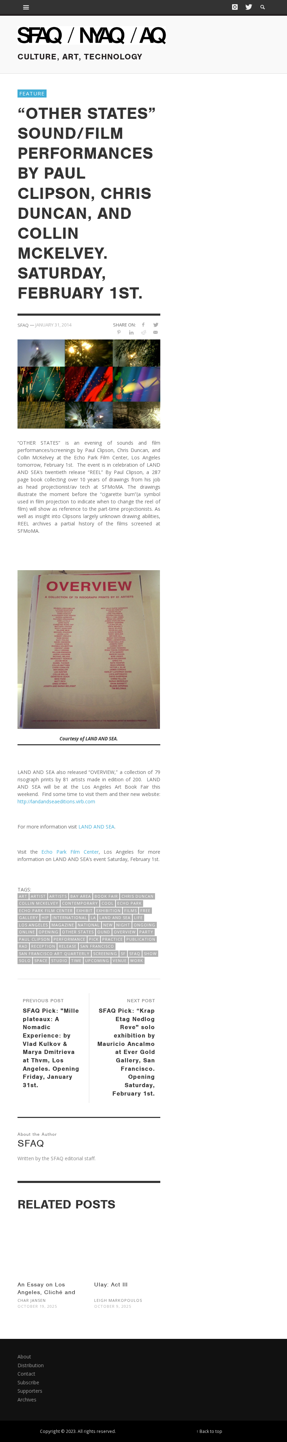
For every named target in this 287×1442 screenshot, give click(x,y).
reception (43, 946)
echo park (129, 903)
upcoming (97, 960)
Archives (27, 1399)
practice (112, 939)
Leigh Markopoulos (118, 1300)
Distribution (31, 1365)
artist (38, 896)
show (150, 953)
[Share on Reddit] (143, 332)
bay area (80, 896)
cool (108, 903)
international (69, 917)
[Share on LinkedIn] (131, 332)
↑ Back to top (209, 1431)
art (23, 896)
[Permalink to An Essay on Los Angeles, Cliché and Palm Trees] (51, 1240)
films (130, 910)
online (27, 931)
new (108, 924)
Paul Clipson (34, 939)
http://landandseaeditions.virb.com (56, 801)
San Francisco (97, 946)
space (41, 960)
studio (59, 960)
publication (140, 939)
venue (120, 960)
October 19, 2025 (37, 1306)
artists (58, 896)
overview (125, 931)
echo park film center (46, 910)
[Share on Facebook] (143, 324)
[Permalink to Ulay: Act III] (127, 1240)
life (138, 917)
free (145, 910)
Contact (26, 1373)
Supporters (30, 1390)
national (89, 924)
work (136, 960)
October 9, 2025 (112, 1306)
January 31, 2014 (53, 325)
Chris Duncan (137, 896)
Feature (32, 93)
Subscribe (28, 1382)
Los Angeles (33, 924)
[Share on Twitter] (155, 324)
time (76, 960)
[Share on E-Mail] (155, 332)
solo (25, 960)
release (68, 946)
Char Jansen (32, 1300)
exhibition (108, 910)
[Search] (26, 7)
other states (78, 931)
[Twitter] (248, 7)
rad (23, 946)
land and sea (115, 917)
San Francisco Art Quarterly (54, 953)
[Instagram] (234, 7)
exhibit (84, 910)
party (146, 931)
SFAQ (134, 953)
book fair (106, 896)
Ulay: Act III (111, 1284)
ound (103, 931)
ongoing (144, 924)
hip (45, 917)
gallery (28, 917)
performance (69, 939)
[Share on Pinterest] (119, 332)
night (123, 924)
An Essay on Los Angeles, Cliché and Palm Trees (47, 1292)
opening (48, 931)
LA (93, 917)
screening (105, 953)
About (24, 1356)
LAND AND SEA (96, 826)
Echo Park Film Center (69, 851)
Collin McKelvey (38, 903)
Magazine (62, 924)
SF (123, 953)
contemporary (80, 903)
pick (94, 939)
